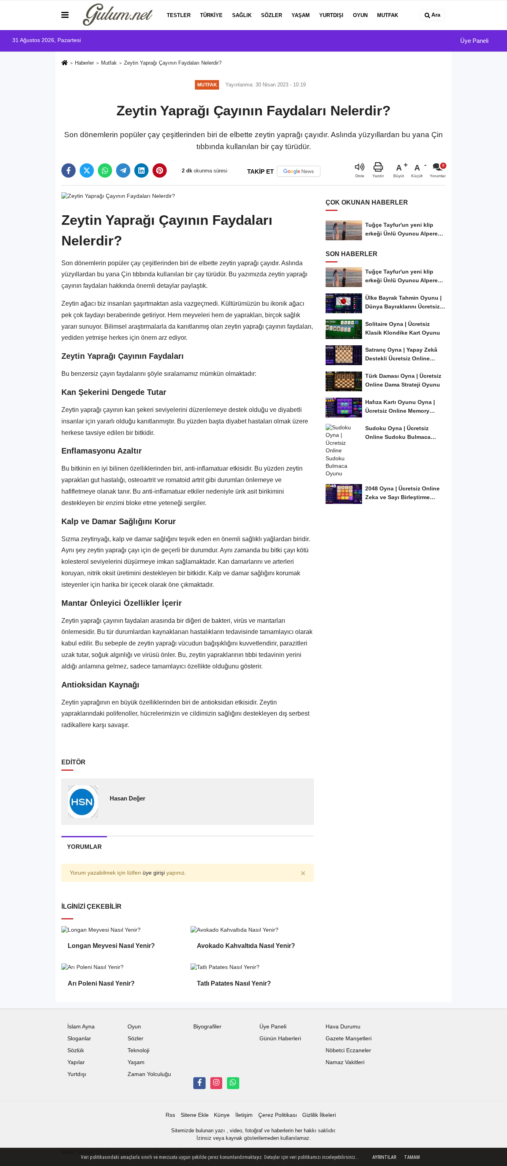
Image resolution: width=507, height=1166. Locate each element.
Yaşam (301, 15)
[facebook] (68, 170)
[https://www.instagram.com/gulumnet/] (216, 1083)
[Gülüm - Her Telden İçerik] (116, 15)
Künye (222, 1115)
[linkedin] (141, 170)
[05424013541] (233, 1083)
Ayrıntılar (384, 1157)
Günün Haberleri (280, 1039)
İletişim (244, 1115)
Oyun (360, 15)
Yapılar (76, 1062)
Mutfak (387, 15)
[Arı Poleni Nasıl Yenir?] (122, 967)
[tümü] (411, 15)
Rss (170, 1115)
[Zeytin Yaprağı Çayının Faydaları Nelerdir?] (118, 196)
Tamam (412, 1157)
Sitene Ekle (195, 1115)
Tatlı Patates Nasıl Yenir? (234, 983)
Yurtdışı (331, 15)
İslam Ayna (81, 1027)
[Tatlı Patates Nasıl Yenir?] (252, 967)
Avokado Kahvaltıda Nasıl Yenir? (246, 945)
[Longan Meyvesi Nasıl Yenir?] (122, 930)
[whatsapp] (105, 170)
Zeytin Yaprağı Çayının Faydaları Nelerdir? (172, 63)
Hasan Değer (127, 798)
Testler (179, 15)
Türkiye (211, 15)
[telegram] (123, 170)
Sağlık (242, 15)
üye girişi (154, 873)
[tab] (84, 846)
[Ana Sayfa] (64, 63)
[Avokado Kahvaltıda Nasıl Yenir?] (252, 930)
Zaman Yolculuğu (149, 1074)
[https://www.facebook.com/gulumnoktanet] (199, 1083)
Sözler (271, 15)
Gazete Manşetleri (349, 1039)
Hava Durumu (343, 1027)
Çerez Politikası (277, 1115)
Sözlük (75, 1050)
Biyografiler (207, 1027)
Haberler (84, 63)
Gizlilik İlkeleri (319, 1115)
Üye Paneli (473, 40)
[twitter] (87, 170)
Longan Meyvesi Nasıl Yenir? (111, 945)
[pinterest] (159, 170)
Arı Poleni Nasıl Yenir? (101, 983)
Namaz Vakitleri (345, 1062)
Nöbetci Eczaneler (348, 1050)
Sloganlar (79, 1039)
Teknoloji (138, 1050)
